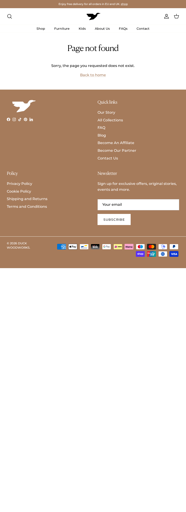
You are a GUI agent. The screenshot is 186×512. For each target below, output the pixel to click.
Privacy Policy (19, 183)
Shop (41, 29)
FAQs (123, 29)
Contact (143, 29)
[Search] (9, 16)
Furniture (62, 29)
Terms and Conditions (27, 206)
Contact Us (108, 158)
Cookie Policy (19, 191)
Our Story (106, 112)
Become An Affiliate (116, 143)
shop (124, 4)
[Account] (165, 16)
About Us (102, 29)
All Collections (110, 120)
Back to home (93, 75)
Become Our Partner (117, 150)
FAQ (101, 127)
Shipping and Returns (27, 199)
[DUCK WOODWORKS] (93, 16)
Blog (102, 135)
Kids (82, 29)
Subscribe (114, 220)
